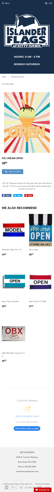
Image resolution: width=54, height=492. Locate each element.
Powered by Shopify (42, 484)
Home (4, 77)
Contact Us (44, 490)
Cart (50, 3)
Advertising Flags (17, 77)
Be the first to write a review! (27, 428)
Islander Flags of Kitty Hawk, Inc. (20, 484)
